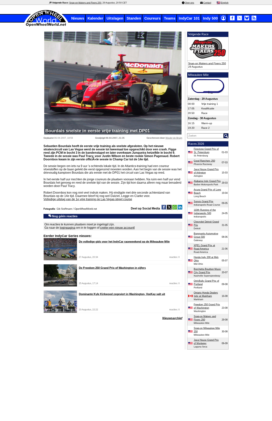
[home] (46, 26)
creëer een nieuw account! (117, 227)
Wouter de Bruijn (173, 138)
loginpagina (67, 227)
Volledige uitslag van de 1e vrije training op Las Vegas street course (87, 199)
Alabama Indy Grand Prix (207, 181)
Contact (207, 2)
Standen (134, 18)
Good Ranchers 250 (204, 160)
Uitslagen (115, 18)
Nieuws (77, 18)
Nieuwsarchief (172, 318)
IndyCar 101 (189, 18)
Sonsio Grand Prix (203, 201)
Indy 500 (210, 18)
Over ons (189, 2)
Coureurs (152, 18)
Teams (169, 18)
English (225, 2)
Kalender (95, 18)
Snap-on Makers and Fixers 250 (85, 2)
